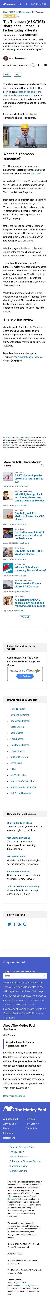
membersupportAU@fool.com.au (26, 1286)
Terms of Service (18, 1156)
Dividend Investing (20, 715)
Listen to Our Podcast (18, 871)
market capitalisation (30, 357)
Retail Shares (17, 726)
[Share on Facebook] (38, 65)
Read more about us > (14, 1096)
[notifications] (20, 4)
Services (30, 1119)
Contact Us (31, 1128)
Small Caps (16, 763)
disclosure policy (9, 445)
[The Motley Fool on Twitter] (9, 924)
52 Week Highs (18, 775)
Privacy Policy (17, 1151)
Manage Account (18, 1170)
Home (5, 12)
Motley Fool (7, 438)
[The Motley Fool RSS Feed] (20, 924)
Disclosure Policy (18, 1166)
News (6, 1128)
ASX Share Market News (20, 12)
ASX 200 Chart (10, 1119)
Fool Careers (32, 1123)
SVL (18, 74)
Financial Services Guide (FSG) (18, 1013)
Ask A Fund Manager (21, 793)
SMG (7, 74)
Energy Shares (18, 751)
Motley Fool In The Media (23, 787)
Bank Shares (17, 733)
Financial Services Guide (22, 1147)
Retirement (9, 1137)
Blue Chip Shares (19, 757)
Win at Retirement (16, 856)
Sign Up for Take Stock (19, 823)
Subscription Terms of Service (25, 1161)
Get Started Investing (18, 838)
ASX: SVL (36, 173)
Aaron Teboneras (16, 58)
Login (34, 4)
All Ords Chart (10, 1123)
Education (8, 1133)
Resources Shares (20, 721)
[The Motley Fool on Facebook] (15, 924)
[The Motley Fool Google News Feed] (25, 924)
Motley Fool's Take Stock (23, 781)
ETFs (13, 769)
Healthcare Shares (20, 745)
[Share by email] (45, 65)
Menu (43, 4)
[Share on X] (42, 65)
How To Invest (18, 708)
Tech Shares (17, 739)
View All (25, 617)
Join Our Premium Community (23, 886)
